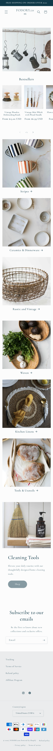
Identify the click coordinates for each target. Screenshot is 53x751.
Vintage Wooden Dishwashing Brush (12, 113)
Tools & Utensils (24, 490)
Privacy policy (20, 745)
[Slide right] (33, 132)
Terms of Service (13, 666)
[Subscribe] (43, 640)
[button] (6, 12)
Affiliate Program (14, 680)
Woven (24, 373)
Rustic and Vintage (24, 309)
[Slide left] (20, 132)
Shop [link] (17, 584)
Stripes (24, 191)
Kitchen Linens (24, 431)
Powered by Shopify (28, 741)
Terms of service (35, 745)
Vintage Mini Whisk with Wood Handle (34, 113)
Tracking (10, 659)
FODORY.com (15, 741)
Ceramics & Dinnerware (25, 250)
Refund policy (12, 673)
